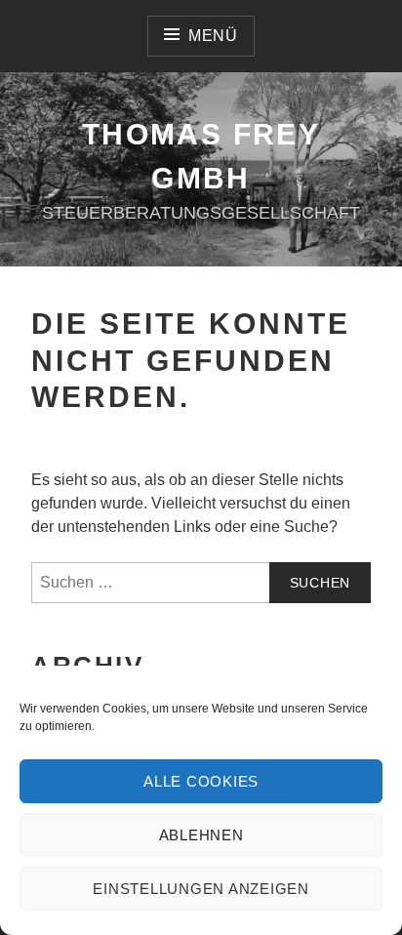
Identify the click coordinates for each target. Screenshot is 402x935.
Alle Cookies (201, 781)
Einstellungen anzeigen (201, 888)
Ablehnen (201, 835)
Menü (213, 35)
